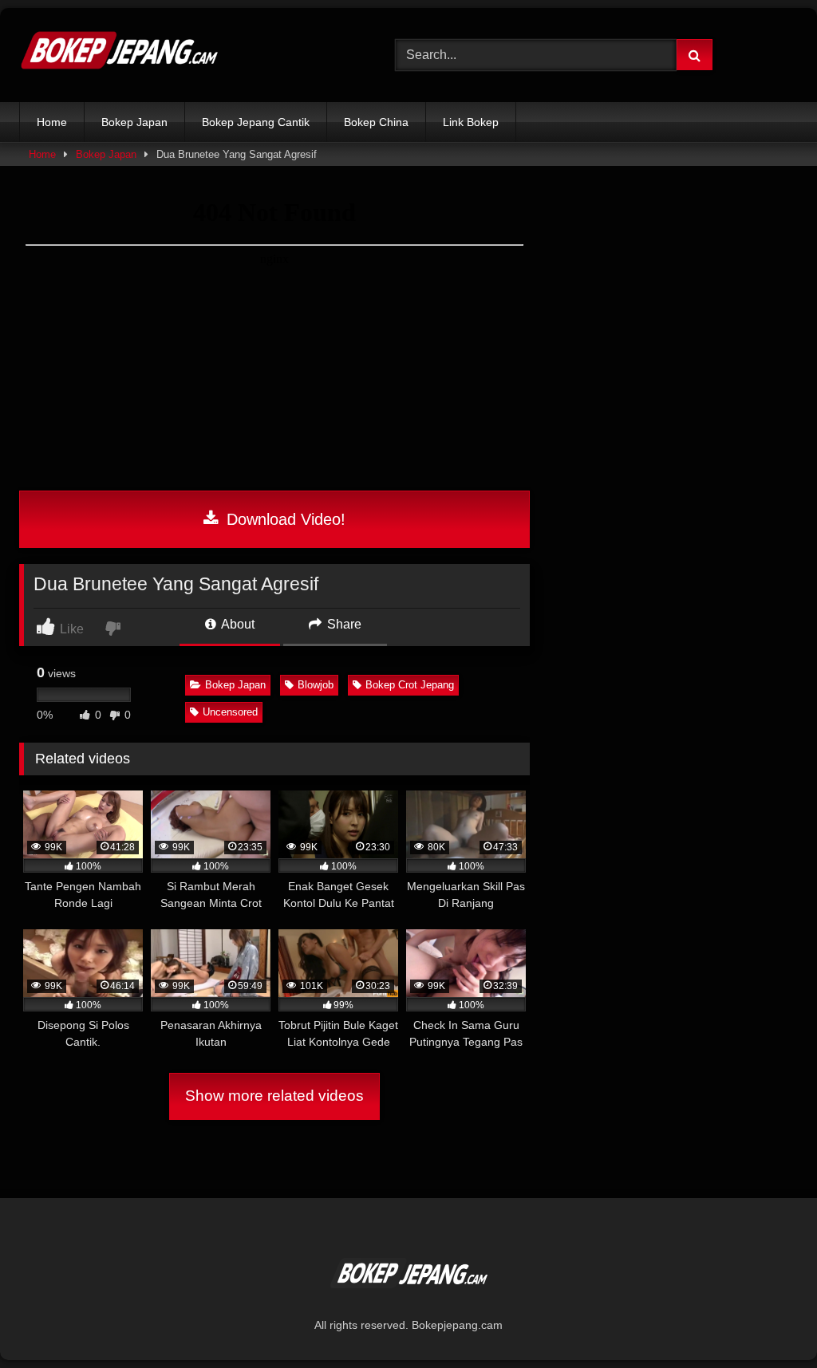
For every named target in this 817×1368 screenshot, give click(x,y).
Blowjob (316, 685)
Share (342, 624)
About (237, 624)
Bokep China (376, 122)
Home (52, 122)
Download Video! (283, 519)
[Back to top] (767, 1320)
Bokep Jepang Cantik (256, 122)
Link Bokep (471, 122)
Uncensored (230, 712)
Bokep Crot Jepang (409, 685)
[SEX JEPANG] (182, 55)
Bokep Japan (134, 122)
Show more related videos (274, 1095)
